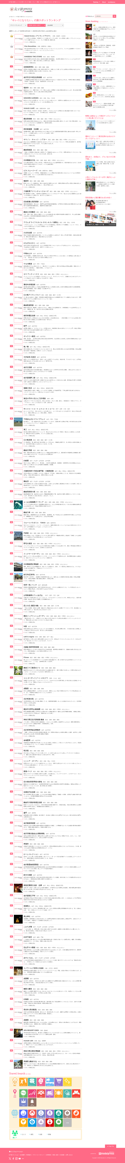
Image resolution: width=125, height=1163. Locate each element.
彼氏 (32, 1134)
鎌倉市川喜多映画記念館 (33, 802)
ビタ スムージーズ (31, 170)
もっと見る (113, 110)
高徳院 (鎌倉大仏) (30, 1061)
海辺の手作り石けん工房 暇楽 (35, 398)
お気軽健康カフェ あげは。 (34, 595)
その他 (67, 1122)
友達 (40, 1134)
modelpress (111, 2)
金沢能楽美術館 (29, 823)
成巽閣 (26, 978)
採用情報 (48, 1155)
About (104, 2)
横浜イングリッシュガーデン (34, 616)
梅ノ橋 (26, 347)
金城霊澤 (27, 740)
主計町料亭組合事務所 (32, 730)
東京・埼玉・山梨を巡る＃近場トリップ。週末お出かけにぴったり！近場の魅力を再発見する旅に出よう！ (105, 143)
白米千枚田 (28, 937)
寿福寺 (26, 844)
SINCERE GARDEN (31, 98)
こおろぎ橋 (28, 927)
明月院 (26, 750)
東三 (25, 429)
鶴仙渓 (26, 481)
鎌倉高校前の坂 (29, 492)
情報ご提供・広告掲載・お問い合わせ (63, 1155)
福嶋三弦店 (28, 388)
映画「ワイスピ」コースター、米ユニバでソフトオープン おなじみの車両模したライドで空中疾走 (104, 70)
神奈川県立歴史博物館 (32, 1051)
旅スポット (91, 16)
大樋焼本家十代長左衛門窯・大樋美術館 (39, 471)
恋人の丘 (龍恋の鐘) (31, 605)
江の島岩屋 (28, 440)
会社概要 (22, 1155)
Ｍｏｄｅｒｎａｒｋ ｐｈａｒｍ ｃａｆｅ (39, 409)
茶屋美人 (27, 906)
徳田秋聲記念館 (29, 315)
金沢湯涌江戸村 (29, 896)
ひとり (24, 1134)
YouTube (19, 1158)
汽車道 (26, 533)
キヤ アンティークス (31, 274)
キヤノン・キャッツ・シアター (35, 139)
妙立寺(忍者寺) (29, 574)
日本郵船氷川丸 (29, 160)
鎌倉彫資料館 (29, 305)
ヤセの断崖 (28, 264)
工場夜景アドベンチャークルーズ (36, 191)
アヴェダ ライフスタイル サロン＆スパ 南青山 (41, 222)
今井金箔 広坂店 (30, 357)
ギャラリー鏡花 (29, 336)
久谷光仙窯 (28, 233)
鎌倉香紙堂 (28, 150)
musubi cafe (28, 1041)
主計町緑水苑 (29, 699)
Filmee (26, 657)
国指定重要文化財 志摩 (33, 885)
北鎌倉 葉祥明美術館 (31, 647)
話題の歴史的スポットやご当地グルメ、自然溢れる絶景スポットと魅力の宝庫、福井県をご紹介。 (105, 184)
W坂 (25, 626)
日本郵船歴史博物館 (31, 564)
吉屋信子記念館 (29, 792)
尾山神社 (27, 916)
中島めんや (28, 253)
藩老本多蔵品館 (29, 284)
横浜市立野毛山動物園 (32, 709)
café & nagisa (29, 637)
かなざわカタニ (29, 243)
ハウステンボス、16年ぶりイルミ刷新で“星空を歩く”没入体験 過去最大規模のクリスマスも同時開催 (104, 79)
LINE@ (23, 1158)
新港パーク (28, 771)
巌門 (25, 813)
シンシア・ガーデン (31, 761)
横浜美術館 (28, 119)
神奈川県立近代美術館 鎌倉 (34, 719)
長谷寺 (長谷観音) (30, 1009)
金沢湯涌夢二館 (29, 378)
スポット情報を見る (30, 42)
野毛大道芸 (28, 543)
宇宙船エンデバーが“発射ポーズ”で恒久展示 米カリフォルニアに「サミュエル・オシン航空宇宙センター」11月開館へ (104, 54)
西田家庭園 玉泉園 (31, 129)
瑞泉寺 (26, 88)
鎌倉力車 (27, 512)
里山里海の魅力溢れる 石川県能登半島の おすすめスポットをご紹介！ (103, 202)
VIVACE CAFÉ (29, 108)
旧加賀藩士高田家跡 (31, 201)
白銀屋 (26, 460)
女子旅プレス (12, 16)
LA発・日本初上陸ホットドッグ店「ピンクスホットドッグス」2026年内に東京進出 (104, 96)
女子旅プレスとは (13, 1155)
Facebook (13, 1158)
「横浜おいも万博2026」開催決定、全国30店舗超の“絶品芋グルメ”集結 (104, 46)
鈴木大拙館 (28, 875)
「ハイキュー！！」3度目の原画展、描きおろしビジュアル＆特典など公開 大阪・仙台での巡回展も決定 (104, 105)
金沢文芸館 (28, 367)
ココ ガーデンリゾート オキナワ (36, 678)
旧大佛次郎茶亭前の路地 (33, 782)
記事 (87, 16)
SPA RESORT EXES (31, 1030)
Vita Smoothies (30, 46)
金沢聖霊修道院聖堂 (31, 864)
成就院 (26, 1020)
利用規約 (28, 1155)
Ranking (95, 2)
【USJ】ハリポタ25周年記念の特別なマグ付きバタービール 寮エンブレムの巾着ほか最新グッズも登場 (104, 38)
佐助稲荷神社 (29, 67)
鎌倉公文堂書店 (29, 212)
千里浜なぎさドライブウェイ (34, 419)
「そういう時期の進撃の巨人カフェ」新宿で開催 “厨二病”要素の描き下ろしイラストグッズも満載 (104, 29)
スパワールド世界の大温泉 (34, 968)
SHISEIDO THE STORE (33, 56)
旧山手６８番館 (29, 947)
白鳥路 (26, 999)
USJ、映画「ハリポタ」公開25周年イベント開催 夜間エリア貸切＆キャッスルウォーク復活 (104, 88)
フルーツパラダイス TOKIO (35, 523)
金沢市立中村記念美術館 (33, 77)
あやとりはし (29, 958)
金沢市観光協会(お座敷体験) (34, 833)
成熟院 (26, 688)
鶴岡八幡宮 (28, 989)
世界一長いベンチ (30, 585)
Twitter (10, 1158)
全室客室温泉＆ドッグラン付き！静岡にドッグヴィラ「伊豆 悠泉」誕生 (104, 62)
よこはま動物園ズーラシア (34, 502)
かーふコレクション (31, 854)
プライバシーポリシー (39, 1155)
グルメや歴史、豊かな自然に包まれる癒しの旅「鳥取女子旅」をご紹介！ (105, 163)
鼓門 (25, 326)
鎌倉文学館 (28, 450)
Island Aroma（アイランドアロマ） (37, 36)
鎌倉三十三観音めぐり (32, 668)
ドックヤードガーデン (32, 554)
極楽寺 (26, 181)
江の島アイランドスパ (32, 295)
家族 (49, 1134)
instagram (16, 1158)
